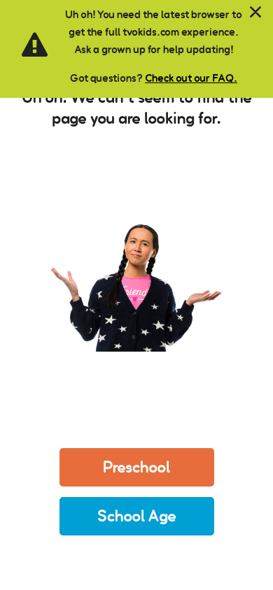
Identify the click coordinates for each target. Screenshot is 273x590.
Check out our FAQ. (191, 78)
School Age (136, 516)
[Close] (255, 13)
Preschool (136, 467)
